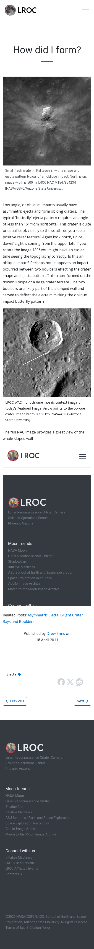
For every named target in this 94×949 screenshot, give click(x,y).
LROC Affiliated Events (21, 869)
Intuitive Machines (18, 812)
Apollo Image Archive (21, 829)
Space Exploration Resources (27, 823)
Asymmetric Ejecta (43, 615)
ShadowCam (14, 807)
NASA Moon (14, 796)
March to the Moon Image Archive (31, 834)
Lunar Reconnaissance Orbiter (27, 801)
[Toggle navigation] (85, 11)
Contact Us (13, 874)
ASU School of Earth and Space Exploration (37, 818)
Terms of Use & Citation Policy (27, 928)
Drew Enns (56, 633)
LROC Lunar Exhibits (20, 863)
